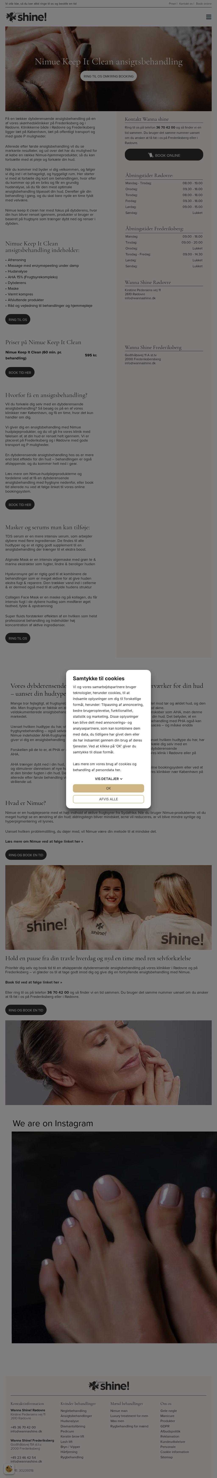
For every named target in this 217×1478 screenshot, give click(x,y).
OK (108, 788)
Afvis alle (108, 799)
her (117, 770)
